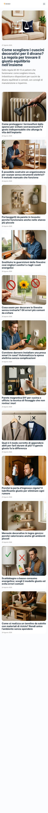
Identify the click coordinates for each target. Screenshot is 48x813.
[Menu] (44, 4)
